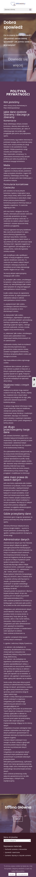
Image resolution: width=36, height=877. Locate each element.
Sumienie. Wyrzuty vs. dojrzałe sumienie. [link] (18, 855)
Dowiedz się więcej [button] (18, 62)
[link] (18, 4)
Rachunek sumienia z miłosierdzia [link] (16, 849)
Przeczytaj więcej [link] (22, 874)
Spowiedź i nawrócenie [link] (12, 852)
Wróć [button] (18, 819)
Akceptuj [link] (12, 874)
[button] (18, 9)
